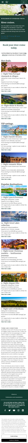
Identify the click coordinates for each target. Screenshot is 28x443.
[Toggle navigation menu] (2, 2)
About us (14, 394)
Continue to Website (14, 440)
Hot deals (3, 36)
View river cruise (6, 91)
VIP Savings (11, 36)
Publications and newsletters (14, 397)
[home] (6, 2)
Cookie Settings (14, 436)
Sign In (24, 2)
